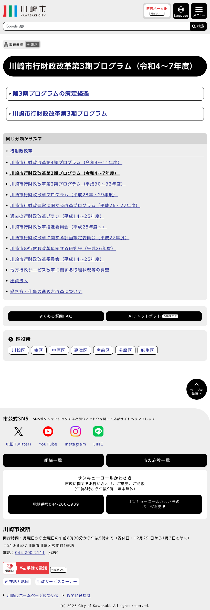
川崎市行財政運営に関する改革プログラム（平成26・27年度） (75, 205)
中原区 (59, 350)
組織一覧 (53, 460)
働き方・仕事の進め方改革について (46, 291)
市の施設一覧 (156, 460)
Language (181, 15)
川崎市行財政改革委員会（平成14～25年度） (57, 259)
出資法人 (19, 281)
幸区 (38, 350)
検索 (200, 26)
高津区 (81, 350)
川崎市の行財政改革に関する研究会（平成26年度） (63, 248)
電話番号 (56, 504)
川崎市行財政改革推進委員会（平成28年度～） (58, 227)
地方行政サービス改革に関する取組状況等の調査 (59, 270)
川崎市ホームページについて (33, 595)
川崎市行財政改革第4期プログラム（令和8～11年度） (66, 162)
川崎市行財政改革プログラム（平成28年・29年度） (64, 195)
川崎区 (19, 350)
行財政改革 (21, 151)
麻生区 (147, 350)
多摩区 (125, 350)
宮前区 (103, 350)
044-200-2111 (30, 552)
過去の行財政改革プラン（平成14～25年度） (57, 216)
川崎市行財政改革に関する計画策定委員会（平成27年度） (69, 238)
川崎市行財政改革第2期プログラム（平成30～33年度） (67, 184)
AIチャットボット (153, 316)
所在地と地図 (17, 581)
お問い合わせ (79, 595)
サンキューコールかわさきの (154, 504)
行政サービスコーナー (57, 581)
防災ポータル (156, 11)
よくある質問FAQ (56, 316)
